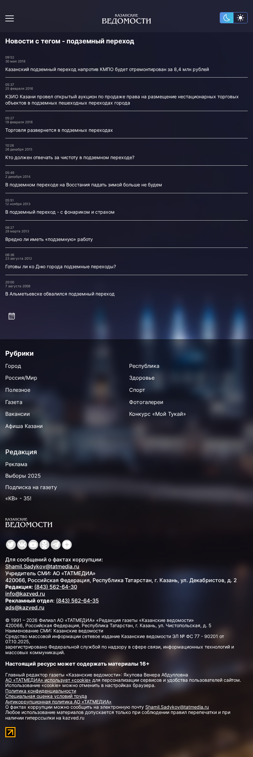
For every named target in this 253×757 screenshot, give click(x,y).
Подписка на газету (31, 487)
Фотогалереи (146, 402)
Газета (13, 402)
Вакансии (17, 414)
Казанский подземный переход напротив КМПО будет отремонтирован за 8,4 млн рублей (107, 69)
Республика (144, 366)
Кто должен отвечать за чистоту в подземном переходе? (69, 157)
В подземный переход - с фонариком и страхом (60, 212)
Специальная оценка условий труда (46, 696)
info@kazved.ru (25, 593)
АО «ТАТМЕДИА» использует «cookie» (48, 680)
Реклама (16, 464)
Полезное (17, 390)
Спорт (137, 390)
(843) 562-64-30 (55, 586)
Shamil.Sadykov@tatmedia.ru (42, 566)
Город (13, 366)
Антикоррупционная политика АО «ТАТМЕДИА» (58, 701)
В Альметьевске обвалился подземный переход (60, 293)
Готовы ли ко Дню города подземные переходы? (60, 266)
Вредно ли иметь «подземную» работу (49, 239)
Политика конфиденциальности (40, 691)
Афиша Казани (24, 426)
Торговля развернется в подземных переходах (59, 130)
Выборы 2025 (23, 475)
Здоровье (142, 377)
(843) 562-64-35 (77, 600)
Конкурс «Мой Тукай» (157, 414)
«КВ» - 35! (18, 498)
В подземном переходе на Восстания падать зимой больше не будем (83, 184)
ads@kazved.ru (24, 607)
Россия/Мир (21, 377)
